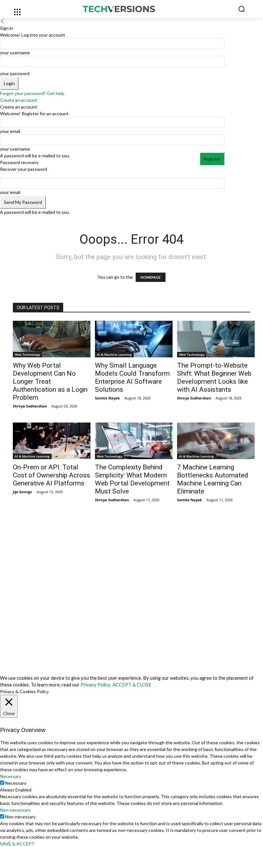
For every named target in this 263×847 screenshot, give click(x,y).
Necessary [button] (10, 776)
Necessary (15, 783)
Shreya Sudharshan (30, 406)
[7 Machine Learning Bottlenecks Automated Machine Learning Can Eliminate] (216, 441)
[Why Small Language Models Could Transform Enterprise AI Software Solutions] (134, 339)
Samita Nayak (107, 398)
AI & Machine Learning (114, 354)
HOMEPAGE (150, 277)
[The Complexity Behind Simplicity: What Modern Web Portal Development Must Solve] (134, 441)
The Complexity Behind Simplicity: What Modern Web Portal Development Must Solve (132, 479)
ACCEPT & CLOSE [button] (132, 684)
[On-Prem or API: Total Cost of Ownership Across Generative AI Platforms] (51, 441)
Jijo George (22, 491)
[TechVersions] (131, 9)
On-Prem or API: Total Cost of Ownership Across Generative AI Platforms (51, 475)
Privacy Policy (95, 684)
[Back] (2, 21)
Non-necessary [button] (15, 810)
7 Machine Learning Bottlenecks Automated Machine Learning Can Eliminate (212, 479)
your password (15, 73)
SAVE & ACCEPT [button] (17, 843)
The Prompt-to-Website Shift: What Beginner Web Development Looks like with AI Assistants (214, 377)
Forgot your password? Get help (32, 93)
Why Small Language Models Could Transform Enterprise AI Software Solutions (132, 377)
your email (10, 131)
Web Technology (27, 354)
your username (15, 52)
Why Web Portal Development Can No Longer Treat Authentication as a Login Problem (50, 381)
